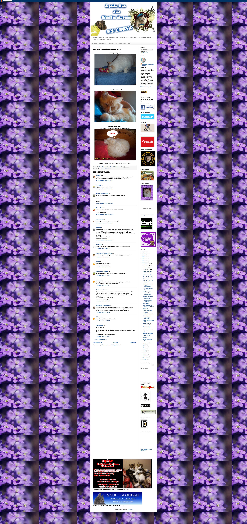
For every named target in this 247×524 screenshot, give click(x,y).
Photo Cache (99, 207)
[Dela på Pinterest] (128, 167)
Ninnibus (98, 227)
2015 (144, 254)
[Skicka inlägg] (121, 166)
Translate (145, 52)
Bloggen (94, 43)
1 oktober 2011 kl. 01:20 (103, 248)
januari (145, 357)
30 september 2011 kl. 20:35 (104, 214)
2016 (144, 252)
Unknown (98, 280)
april (144, 351)
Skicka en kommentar (101, 339)
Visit (147, 215)
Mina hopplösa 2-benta (148, 281)
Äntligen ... (146, 308)
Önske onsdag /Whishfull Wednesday (147, 293)
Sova (109, 168)
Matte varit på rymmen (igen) (147, 324)
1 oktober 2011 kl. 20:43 (103, 312)
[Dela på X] (126, 167)
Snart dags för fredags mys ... (147, 272)
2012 (144, 260)
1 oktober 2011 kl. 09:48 (103, 267)
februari (145, 355)
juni (144, 347)
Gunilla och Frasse (101, 290)
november (146, 265)
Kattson (98, 175)
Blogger (130, 509)
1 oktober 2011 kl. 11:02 (103, 275)
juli (144, 345)
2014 (144, 256)
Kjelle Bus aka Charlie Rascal (148, 64)
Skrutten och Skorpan (102, 271)
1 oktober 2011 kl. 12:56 (103, 301)
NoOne (98, 261)
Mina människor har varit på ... (147, 300)
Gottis (106, 168)
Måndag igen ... (147, 278)
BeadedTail (99, 244)
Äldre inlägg (133, 342)
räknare (143, 94)
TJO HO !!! (146, 303)
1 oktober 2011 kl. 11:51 (102, 285)
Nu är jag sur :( (147, 335)
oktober (145, 267)
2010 (144, 359)
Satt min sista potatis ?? (147, 327)
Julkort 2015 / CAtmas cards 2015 (119, 43)
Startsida (115, 342)
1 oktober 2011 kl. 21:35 (103, 336)
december (146, 263)
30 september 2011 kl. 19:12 (104, 180)
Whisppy (98, 185)
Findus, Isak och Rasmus (103, 305)
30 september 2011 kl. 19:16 (104, 189)
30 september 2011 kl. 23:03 (104, 240)
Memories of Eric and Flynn (104, 253)
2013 (144, 258)
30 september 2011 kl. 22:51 (104, 223)
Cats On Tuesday (148, 276)
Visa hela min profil (146, 86)
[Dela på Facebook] (127, 167)
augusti (145, 343)
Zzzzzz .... (145, 337)
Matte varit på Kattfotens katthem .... (147, 317)
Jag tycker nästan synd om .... (148, 289)
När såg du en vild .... (148, 330)
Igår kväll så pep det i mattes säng (148, 306)
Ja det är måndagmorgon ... (148, 313)
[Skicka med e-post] (124, 167)
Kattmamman (99, 325)
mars (144, 353)
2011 (143, 262)
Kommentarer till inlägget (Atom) (111, 345)
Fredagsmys (101, 168)
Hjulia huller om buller (102, 193)
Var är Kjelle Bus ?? (147, 340)
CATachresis (99, 219)
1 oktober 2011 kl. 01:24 (103, 257)
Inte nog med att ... (148, 274)
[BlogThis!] (125, 167)
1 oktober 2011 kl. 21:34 (103, 320)
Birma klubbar (103, 43)
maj (144, 349)
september (146, 269)
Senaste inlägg (97, 342)
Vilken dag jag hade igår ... (148, 321)
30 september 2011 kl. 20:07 (104, 203)
